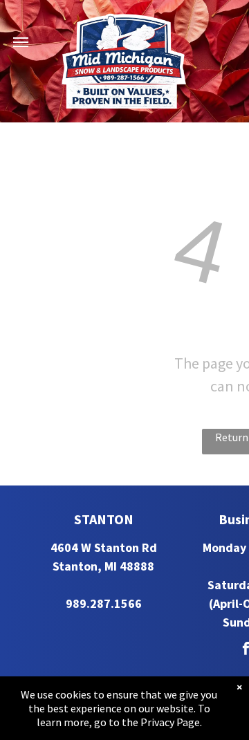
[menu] (21, 42)
